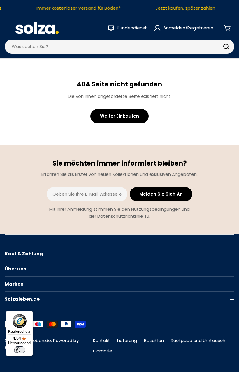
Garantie (102, 351)
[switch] (19, 349)
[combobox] (119, 47)
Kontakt (101, 340)
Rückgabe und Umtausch (198, 340)
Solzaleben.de (35, 340)
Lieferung (127, 340)
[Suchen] (226, 46)
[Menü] (29, 314)
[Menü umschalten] (8, 27)
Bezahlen (154, 340)
